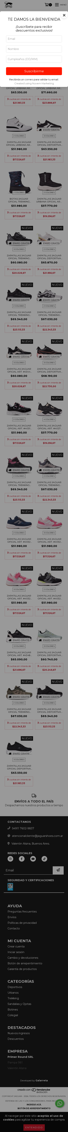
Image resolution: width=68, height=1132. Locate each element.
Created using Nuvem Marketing (34, 83)
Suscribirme (34, 71)
